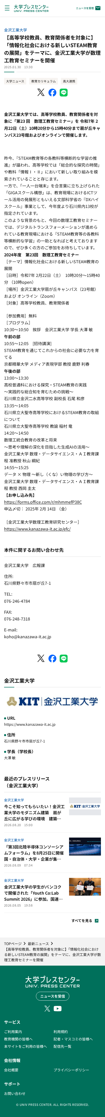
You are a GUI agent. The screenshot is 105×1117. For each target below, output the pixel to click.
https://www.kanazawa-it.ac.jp (30, 724)
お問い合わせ (14, 1093)
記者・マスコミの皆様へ (73, 1038)
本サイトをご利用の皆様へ (25, 1046)
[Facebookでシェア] (52, 92)
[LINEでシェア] (64, 92)
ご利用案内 (13, 1031)
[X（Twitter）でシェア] (41, 92)
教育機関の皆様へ (18, 1038)
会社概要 (11, 1069)
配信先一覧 (62, 1046)
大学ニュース (15, 81)
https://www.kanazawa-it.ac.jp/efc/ (37, 529)
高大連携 (69, 81)
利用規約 (61, 1031)
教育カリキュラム (43, 81)
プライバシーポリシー (71, 1069)
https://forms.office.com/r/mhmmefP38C (43, 502)
